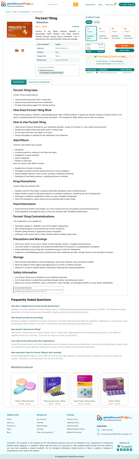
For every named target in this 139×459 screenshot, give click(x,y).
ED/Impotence (24, 12)
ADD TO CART (124, 50)
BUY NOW (124, 46)
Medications (90, 5)
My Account (41, 419)
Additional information (39, 82)
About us (10, 423)
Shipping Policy (73, 423)
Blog (8, 432)
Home (8, 12)
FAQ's (9, 429)
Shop (100, 5)
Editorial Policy (73, 426)
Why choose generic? (45, 432)
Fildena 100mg (114, 401)
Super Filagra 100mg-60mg (84, 401)
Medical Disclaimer (74, 432)
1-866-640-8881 (107, 430)
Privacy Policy (72, 419)
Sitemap (40, 423)
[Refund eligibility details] (123, 63)
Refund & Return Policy (76, 429)
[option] (17, 51)
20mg (96, 22)
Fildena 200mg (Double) (24, 401)
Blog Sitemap (42, 426)
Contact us (11, 426)
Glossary (40, 429)
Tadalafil (58, 44)
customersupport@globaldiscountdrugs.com (116, 434)
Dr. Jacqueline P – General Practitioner (51, 72)
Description (18, 82)
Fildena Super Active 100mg (54, 401)
